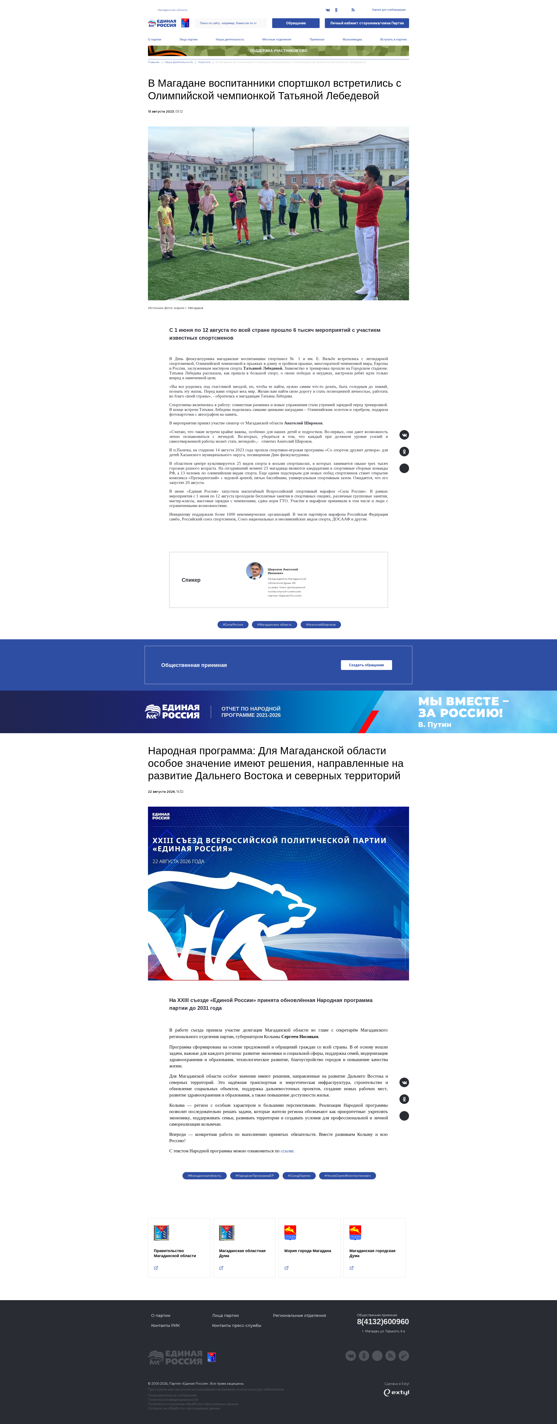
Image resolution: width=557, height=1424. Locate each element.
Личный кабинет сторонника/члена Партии (367, 23)
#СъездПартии (299, 1175)
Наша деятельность (230, 39)
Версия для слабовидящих (389, 9)
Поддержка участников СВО (278, 51)
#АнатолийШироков (321, 624)
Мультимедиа (352, 39)
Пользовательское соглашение (172, 1395)
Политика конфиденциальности (173, 1400)
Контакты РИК (165, 1325)
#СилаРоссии (233, 624)
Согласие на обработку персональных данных (184, 1408)
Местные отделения (276, 39)
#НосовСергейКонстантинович (348, 1175)
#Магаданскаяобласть (204, 1175)
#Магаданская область (274, 624)
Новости (204, 62)
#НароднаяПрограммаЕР (255, 1175)
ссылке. (287, 1150)
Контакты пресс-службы (236, 1325)
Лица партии (189, 39)
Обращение (296, 23)
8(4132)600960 (383, 1321)
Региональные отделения (299, 1315)
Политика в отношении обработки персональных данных (193, 1404)
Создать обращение (366, 665)
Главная (153, 62)
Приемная (317, 39)
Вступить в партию (393, 39)
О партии (154, 39)
